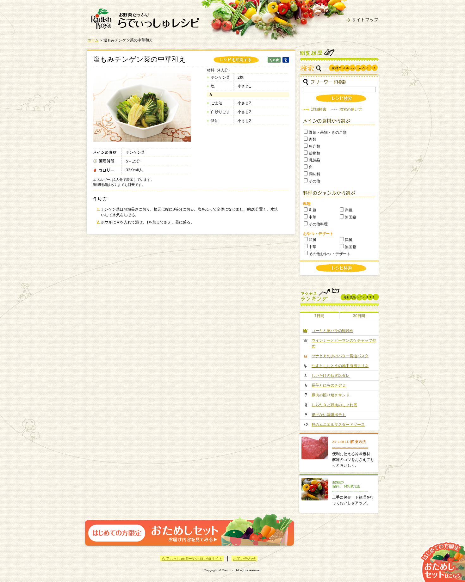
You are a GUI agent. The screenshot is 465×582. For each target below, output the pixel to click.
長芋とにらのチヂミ (329, 385)
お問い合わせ (244, 558)
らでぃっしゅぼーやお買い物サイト (192, 558)
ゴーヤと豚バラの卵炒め (332, 330)
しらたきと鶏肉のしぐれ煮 (334, 405)
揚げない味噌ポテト (329, 415)
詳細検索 (318, 109)
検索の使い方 (350, 109)
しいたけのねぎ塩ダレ (331, 375)
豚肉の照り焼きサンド (331, 395)
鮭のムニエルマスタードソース (338, 424)
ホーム (93, 40)
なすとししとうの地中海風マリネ (340, 366)
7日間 (319, 316)
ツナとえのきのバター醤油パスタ (340, 356)
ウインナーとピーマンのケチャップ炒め (344, 343)
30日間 (359, 316)
